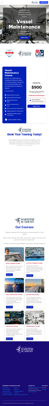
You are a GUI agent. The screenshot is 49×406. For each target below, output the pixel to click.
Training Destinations (18, 391)
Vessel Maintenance (7, 396)
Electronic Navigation (7, 394)
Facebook (44, 389)
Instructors (16, 389)
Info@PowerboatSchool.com (35, 387)
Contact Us (16, 393)
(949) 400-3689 (32, 391)
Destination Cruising (7, 393)
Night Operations (6, 391)
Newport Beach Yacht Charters (21, 394)
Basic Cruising (5, 387)
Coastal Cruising (6, 389)
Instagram (44, 387)
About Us (16, 387)
